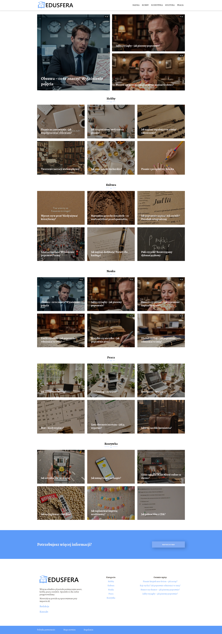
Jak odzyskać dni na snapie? (55, 478)
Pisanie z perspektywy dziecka (157, 169)
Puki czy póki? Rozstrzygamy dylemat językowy (156, 253)
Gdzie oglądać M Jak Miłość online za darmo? (161, 476)
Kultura (170, 5)
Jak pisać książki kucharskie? (106, 169)
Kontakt (44, 611)
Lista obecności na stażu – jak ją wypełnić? (107, 426)
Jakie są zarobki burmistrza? (156, 428)
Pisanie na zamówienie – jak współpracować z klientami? (56, 131)
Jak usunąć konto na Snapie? (106, 478)
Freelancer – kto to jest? (154, 391)
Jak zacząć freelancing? (53, 391)
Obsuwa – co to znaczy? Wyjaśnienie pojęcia (72, 81)
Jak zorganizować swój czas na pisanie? (107, 131)
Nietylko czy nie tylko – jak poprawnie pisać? (105, 340)
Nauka (136, 5)
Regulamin (88, 629)
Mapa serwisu (69, 629)
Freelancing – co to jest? (104, 391)
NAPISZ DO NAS (168, 544)
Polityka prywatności (46, 629)
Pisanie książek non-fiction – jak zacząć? (160, 581)
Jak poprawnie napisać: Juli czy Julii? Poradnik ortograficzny (160, 217)
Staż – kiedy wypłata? (52, 428)
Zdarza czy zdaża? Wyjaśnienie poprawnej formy (57, 253)
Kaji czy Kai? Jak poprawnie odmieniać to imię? (160, 585)
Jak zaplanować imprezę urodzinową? (104, 512)
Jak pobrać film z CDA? (153, 514)
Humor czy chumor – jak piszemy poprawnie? (160, 589)
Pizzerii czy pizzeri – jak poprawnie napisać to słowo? (145, 85)
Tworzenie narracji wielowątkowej (60, 169)
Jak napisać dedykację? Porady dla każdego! (109, 253)
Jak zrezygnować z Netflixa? (56, 514)
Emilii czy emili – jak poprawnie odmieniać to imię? (58, 340)
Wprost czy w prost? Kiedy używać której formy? (59, 217)
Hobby (145, 5)
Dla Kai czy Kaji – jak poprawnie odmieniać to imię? (158, 340)
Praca (180, 5)
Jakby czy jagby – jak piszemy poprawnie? (138, 46)
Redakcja (44, 606)
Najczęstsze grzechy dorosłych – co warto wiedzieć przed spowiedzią (110, 217)
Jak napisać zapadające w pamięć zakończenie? (159, 131)
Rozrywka (157, 5)
